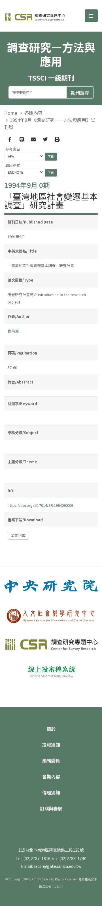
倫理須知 (51, 792)
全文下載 (18, 535)
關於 (51, 728)
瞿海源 (13, 331)
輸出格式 (12, 165)
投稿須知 (51, 744)
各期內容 (33, 112)
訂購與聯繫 (51, 808)
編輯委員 (51, 760)
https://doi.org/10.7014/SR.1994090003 (41, 505)
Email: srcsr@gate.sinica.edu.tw (51, 866)
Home (10, 112)
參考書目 (12, 149)
